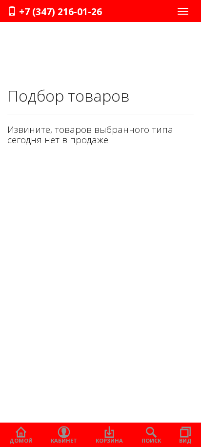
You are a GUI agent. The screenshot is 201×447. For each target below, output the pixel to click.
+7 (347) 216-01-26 (59, 11)
